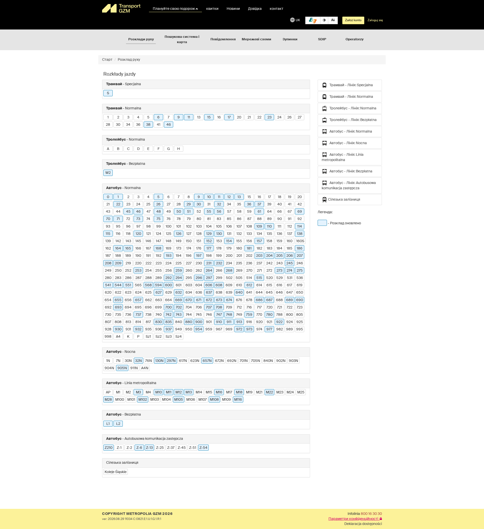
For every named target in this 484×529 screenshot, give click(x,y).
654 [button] (108, 300)
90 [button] (279, 219)
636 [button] (199, 292)
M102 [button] (142, 399)
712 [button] (239, 307)
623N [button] (194, 361)
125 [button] (168, 234)
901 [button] (209, 322)
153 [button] (219, 241)
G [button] (168, 149)
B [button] (118, 149)
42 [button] (299, 204)
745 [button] (199, 315)
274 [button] (289, 270)
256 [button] (168, 270)
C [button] (128, 149)
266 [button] (219, 270)
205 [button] (279, 256)
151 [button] (198, 241)
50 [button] (178, 211)
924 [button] (289, 322)
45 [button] (128, 211)
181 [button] (249, 248)
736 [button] (128, 315)
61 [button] (259, 211)
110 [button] (269, 226)
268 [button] (229, 270)
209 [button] (118, 263)
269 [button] (239, 270)
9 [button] (178, 117)
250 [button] (118, 270)
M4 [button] (148, 392)
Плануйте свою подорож (174, 9)
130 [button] (219, 234)
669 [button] (178, 300)
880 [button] (188, 322)
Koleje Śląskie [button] (116, 472)
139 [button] (108, 241)
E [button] (148, 149)
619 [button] (299, 285)
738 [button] (148, 315)
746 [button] (209, 315)
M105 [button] (178, 399)
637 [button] (209, 292)
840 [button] (178, 322)
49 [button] (168, 211)
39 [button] (269, 204)
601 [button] (179, 285)
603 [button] (189, 285)
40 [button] (279, 204)
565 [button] (138, 285)
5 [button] (148, 117)
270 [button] (249, 270)
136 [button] (279, 234)
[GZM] (122, 8)
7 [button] (168, 117)
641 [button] (249, 292)
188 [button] (118, 256)
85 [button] (229, 219)
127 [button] (188, 234)
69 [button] (299, 211)
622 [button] (118, 292)
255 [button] (158, 270)
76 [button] (169, 219)
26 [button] (289, 117)
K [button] (128, 336)
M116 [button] (238, 399)
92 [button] (299, 219)
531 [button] (289, 278)
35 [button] (239, 204)
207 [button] (300, 256)
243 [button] (279, 263)
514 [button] (249, 278)
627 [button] (159, 292)
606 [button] (208, 285)
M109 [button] (226, 399)
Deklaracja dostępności (363, 524)
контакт (276, 9)
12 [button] (229, 197)
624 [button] (138, 292)
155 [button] (239, 241)
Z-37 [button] (170, 448)
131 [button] (229, 234)
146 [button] (148, 241)
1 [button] (108, 117)
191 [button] (148, 256)
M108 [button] (214, 399)
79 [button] (189, 219)
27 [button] (299, 117)
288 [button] (148, 278)
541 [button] (108, 285)
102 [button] (189, 226)
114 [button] (299, 226)
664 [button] (168, 300)
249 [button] (108, 270)
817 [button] (148, 322)
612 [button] (249, 285)
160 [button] (289, 241)
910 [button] (219, 322)
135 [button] (269, 234)
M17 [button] (229, 392)
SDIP (322, 39)
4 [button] (138, 117)
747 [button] (219, 315)
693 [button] (118, 307)
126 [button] (179, 234)
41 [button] (158, 125)
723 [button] (299, 307)
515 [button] (259, 278)
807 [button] (108, 322)
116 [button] (118, 234)
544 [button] (118, 285)
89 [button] (269, 219)
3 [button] (128, 117)
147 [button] (158, 241)
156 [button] (249, 241)
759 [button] (249, 315)
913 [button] (239, 322)
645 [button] (269, 292)
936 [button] (158, 329)
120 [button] (138, 234)
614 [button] (259, 285)
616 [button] (279, 285)
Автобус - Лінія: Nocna (347, 143)
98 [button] (148, 226)
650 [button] (299, 292)
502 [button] (229, 278)
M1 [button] (118, 392)
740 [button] (159, 315)
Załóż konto (353, 20)
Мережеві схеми (256, 39)
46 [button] (168, 125)
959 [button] (208, 329)
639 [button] (229, 292)
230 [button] (199, 263)
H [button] (178, 149)
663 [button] (158, 300)
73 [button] (138, 219)
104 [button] (209, 226)
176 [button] (198, 248)
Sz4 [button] (178, 336)
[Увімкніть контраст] (324, 20)
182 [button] (259, 248)
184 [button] (279, 248)
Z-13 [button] (149, 448)
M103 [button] (154, 399)
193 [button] (168, 256)
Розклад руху (129, 59)
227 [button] (189, 263)
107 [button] (239, 226)
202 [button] (249, 256)
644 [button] (259, 292)
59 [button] (249, 211)
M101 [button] (131, 399)
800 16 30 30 (371, 514)
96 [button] (128, 226)
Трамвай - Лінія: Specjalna (350, 85)
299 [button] (219, 278)
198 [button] (209, 256)
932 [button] (138, 329)
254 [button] (148, 270)
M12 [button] (178, 392)
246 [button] (299, 263)
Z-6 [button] (139, 448)
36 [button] (138, 125)
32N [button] (138, 361)
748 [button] (229, 315)
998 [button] (108, 336)
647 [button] (289, 292)
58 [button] (239, 211)
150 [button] (189, 241)
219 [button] (128, 263)
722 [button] (289, 307)
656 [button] (128, 300)
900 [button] (198, 322)
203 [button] (259, 256)
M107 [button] (202, 399)
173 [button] (178, 248)
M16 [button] (219, 392)
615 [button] (269, 285)
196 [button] (189, 256)
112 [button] (289, 226)
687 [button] (269, 300)
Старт (107, 59)
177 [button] (208, 248)
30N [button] (128, 361)
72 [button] (128, 219)
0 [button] (108, 197)
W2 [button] (108, 173)
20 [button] (239, 117)
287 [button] (138, 278)
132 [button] (239, 234)
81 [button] (209, 219)
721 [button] (279, 307)
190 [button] (138, 256)
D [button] (138, 149)
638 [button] (219, 292)
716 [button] (249, 307)
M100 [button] (119, 399)
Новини (233, 9)
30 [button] (118, 125)
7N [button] (118, 361)
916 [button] (249, 322)
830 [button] (158, 322)
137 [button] (289, 234)
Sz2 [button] (159, 336)
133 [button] (249, 234)
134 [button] (259, 234)
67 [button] (290, 211)
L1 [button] (108, 424)
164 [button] (118, 248)
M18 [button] (239, 392)
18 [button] (279, 197)
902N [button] (281, 361)
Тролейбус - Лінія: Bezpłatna (352, 120)
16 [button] (219, 117)
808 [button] (118, 322)
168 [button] (158, 248)
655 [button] (118, 300)
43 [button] (108, 211)
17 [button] (229, 117)
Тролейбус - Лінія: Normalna (351, 108)
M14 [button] (199, 392)
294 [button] (178, 278)
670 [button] (189, 300)
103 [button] (199, 226)
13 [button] (198, 117)
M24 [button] (290, 392)
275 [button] (300, 270)
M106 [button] (190, 399)
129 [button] (209, 234)
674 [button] (229, 300)
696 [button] (148, 307)
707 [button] (209, 307)
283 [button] (118, 278)
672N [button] (219, 361)
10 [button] (209, 197)
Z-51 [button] (192, 448)
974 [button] (259, 329)
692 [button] (108, 307)
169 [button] (168, 248)
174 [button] (188, 248)
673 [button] (219, 300)
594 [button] (158, 285)
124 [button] (158, 234)
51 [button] (189, 211)
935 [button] (148, 329)
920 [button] (259, 322)
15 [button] (209, 117)
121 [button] (148, 234)
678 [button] (249, 300)
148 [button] (168, 241)
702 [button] (179, 307)
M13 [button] (189, 392)
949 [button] (178, 329)
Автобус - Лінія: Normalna (349, 131)
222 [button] (148, 263)
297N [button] (171, 361)
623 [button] (128, 292)
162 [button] (108, 248)
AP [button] (108, 392)
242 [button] (269, 263)
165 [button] (128, 248)
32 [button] (219, 204)
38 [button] (148, 125)
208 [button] (108, 263)
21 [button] (249, 117)
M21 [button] (259, 392)
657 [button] (138, 300)
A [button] (108, 149)
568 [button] (148, 285)
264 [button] (209, 270)
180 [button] (239, 248)
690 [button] (299, 300)
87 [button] (249, 219)
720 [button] (269, 307)
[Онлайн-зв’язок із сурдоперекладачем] (312, 20)
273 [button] (279, 270)
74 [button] (148, 219)
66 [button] (279, 211)
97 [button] (138, 226)
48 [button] (158, 211)
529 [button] (279, 278)
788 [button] (279, 315)
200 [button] (229, 256)
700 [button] (168, 307)
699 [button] (158, 307)
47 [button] (148, 211)
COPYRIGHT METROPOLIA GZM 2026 (137, 514)
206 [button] (289, 256)
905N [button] (122, 368)
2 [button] (118, 117)
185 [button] (289, 248)
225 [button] (178, 263)
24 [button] (279, 117)
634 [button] (189, 292)
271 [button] (259, 270)
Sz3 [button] (169, 336)
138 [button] (299, 234)
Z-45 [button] (182, 448)
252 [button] (128, 270)
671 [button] (198, 300)
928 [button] (108, 329)
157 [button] (259, 241)
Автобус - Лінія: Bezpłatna (349, 171)
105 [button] (219, 226)
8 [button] (189, 197)
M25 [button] (301, 392)
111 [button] (279, 226)
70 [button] (108, 219)
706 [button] (199, 307)
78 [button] (179, 219)
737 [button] (138, 315)
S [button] (108, 93)
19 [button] (289, 197)
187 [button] (108, 256)
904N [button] (109, 368)
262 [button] (199, 270)
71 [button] (118, 219)
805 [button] (299, 315)
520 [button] (269, 278)
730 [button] (108, 315)
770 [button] (259, 315)
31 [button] (208, 204)
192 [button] (158, 256)
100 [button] (168, 226)
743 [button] (179, 315)
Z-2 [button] (129, 448)
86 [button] (239, 219)
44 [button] (118, 211)
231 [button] (208, 263)
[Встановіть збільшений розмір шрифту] (333, 20)
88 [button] (259, 219)
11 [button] (189, 117)
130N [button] (159, 361)
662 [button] (148, 300)
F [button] (159, 149)
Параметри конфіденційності (354, 519)
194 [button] (179, 256)
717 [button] (259, 307)
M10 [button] (158, 392)
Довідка (255, 9)
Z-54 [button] (203, 448)
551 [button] (128, 285)
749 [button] (239, 315)
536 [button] (299, 278)
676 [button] (239, 300)
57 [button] (229, 211)
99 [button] (158, 226)
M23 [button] (279, 392)
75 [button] (159, 219)
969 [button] (229, 329)
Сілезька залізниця (343, 199)
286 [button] (128, 278)
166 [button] (138, 248)
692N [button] (231, 361)
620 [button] (108, 292)
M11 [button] (168, 392)
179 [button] (229, 248)
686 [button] (259, 300)
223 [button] (159, 263)
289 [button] (158, 278)
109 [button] (259, 226)
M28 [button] (108, 399)
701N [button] (244, 361)
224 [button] (168, 263)
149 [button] (179, 241)
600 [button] (168, 285)
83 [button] (219, 219)
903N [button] (293, 361)
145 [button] (138, 241)
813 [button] (128, 322)
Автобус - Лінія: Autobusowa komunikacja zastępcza (349, 185)
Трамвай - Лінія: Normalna (350, 97)
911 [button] (229, 322)
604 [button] (198, 285)
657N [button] (207, 361)
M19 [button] (249, 392)
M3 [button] (138, 392)
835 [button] (168, 322)
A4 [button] (118, 336)
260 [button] (189, 270)
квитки (212, 9)
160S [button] (300, 241)
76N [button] (148, 361)
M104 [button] (166, 399)
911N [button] (134, 368)
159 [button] (279, 241)
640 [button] (239, 292)
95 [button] (118, 226)
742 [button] (168, 315)
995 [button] (299, 329)
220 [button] (138, 263)
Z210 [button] (108, 448)
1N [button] (108, 361)
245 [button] (289, 263)
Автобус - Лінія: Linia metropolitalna (343, 157)
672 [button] (209, 300)
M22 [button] (269, 392)
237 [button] (259, 263)
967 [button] (219, 329)
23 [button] (269, 117)
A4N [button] (144, 368)
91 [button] (289, 219)
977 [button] (269, 329)
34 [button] (128, 125)
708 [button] (219, 307)
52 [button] (199, 211)
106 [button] (229, 226)
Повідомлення (223, 39)
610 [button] (239, 285)
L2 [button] (118, 424)
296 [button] (199, 278)
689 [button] (289, 300)
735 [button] (118, 315)
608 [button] (219, 285)
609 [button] (229, 285)
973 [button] (249, 329)
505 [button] (239, 278)
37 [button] (259, 204)
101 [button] (178, 226)
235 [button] (239, 263)
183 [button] (269, 248)
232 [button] (219, 263)
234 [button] (229, 263)
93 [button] (108, 226)
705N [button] (255, 361)
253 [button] (138, 270)
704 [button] (189, 307)
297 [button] (209, 278)
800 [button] (289, 315)
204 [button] (269, 256)
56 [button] (219, 211)
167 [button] (148, 248)
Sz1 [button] (148, 336)
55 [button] (209, 211)
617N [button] (183, 361)
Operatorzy (355, 39)
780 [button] (269, 315)
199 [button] (219, 256)
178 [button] (219, 248)
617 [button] (289, 285)
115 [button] (108, 234)
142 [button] (118, 241)
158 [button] (269, 241)
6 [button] (158, 117)
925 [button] (299, 322)
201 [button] (239, 256)
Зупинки (290, 39)
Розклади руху (141, 39)
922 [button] (279, 322)
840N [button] (268, 361)
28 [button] (108, 125)
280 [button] (108, 278)
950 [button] (188, 329)
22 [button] (259, 117)
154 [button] (229, 241)
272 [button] (269, 270)
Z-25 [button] (160, 448)
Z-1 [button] (119, 448)
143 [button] (128, 241)
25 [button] (148, 204)
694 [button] (128, 307)
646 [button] (279, 292)
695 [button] (138, 307)
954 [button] (198, 329)
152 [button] (209, 241)
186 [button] (299, 248)
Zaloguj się (375, 20)
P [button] (138, 336)
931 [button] (128, 329)
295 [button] (189, 278)
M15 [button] (209, 392)
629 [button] (168, 292)
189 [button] (128, 256)
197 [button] (198, 256)
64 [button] (269, 211)
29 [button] (189, 204)
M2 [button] (128, 392)
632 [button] (178, 292)
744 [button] (189, 315)
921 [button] (269, 322)
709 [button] (229, 307)
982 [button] (279, 329)
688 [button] (279, 300)
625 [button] (148, 292)
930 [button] (118, 329)
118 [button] (128, 234)
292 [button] (168, 278)
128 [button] (199, 234)
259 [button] (178, 270)
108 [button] (249, 226)
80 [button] (199, 219)
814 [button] (138, 322)
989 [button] (289, 329)
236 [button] (249, 263)
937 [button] (169, 329)
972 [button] (239, 329)
